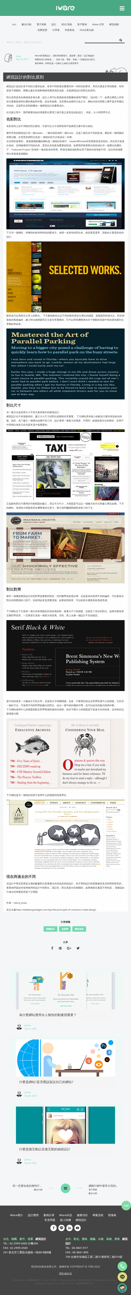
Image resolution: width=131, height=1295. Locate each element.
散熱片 (55, 1280)
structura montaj (68, 1280)
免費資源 (42, 29)
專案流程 (97, 1215)
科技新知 (69, 29)
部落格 (18, 42)
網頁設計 (81, 1220)
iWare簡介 (16, 1215)
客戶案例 (82, 24)
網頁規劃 (114, 24)
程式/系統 (67, 24)
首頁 (11, 42)
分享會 (56, 29)
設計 (53, 24)
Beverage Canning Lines (47, 1283)
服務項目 (82, 1215)
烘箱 (63, 1283)
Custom (45, 1280)
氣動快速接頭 (33, 1280)
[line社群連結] (61, 1228)
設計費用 (33, 1215)
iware (65, 8)
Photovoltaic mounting (104, 1280)
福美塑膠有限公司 (84, 1283)
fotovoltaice (19, 1280)
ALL (14, 24)
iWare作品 (65, 1215)
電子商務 (41, 24)
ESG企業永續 (87, 29)
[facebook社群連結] (53, 1228)
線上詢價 (65, 1220)
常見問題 (49, 1220)
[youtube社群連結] (77, 1228)
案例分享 (48, 1215)
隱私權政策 (65, 1273)
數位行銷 (26, 24)
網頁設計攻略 (84, 1280)
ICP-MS (70, 1283)
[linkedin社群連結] (69, 1228)
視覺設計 (50, 928)
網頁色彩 (79, 928)
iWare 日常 (98, 24)
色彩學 (65, 928)
